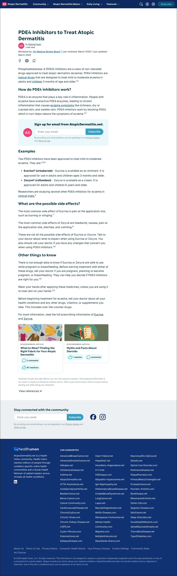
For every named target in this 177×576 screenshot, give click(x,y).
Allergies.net (66, 465)
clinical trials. (26, 196)
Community (39, 4)
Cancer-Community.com (72, 503)
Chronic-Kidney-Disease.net (74, 522)
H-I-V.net (99, 470)
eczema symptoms (62, 105)
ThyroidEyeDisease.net (142, 531)
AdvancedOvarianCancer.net (75, 460)
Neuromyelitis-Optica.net (144, 455)
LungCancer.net (103, 498)
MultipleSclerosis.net (106, 536)
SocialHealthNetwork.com (144, 522)
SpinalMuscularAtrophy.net (144, 526)
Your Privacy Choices (99, 548)
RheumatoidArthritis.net (143, 498)
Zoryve (28, 318)
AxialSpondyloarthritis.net (73, 489)
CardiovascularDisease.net (74, 507)
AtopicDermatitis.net (71, 479)
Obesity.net (136, 460)
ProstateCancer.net (141, 484)
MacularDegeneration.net (108, 507)
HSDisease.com (103, 474)
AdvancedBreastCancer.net (74, 455)
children (37, 81)
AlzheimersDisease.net (72, 470)
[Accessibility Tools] (147, 4)
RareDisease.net (139, 493)
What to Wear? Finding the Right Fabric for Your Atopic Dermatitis (38, 351)
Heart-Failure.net (104, 455)
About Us (19, 548)
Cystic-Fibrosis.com (70, 531)
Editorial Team (34, 44)
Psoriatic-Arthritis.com (142, 489)
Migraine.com (102, 531)
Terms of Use (44, 141)
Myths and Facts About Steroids (82, 349)
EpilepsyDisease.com (71, 541)
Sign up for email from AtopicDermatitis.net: (68, 124)
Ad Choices (20, 552)
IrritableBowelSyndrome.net (109, 493)
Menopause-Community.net (109, 517)
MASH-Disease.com (105, 512)
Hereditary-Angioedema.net (109, 465)
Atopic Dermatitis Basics (66, 4)
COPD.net (65, 526)
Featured (111, 4)
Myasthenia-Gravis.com (107, 541)
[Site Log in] (153, 4)
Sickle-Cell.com (139, 503)
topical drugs (26, 77)
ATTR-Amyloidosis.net (71, 484)
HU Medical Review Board (46, 51)
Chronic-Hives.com (70, 517)
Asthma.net (66, 474)
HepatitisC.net (102, 460)
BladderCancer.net (69, 493)
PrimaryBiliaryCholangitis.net (146, 479)
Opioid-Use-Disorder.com (144, 465)
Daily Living (93, 4)
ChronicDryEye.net (70, 512)
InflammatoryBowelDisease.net (111, 489)
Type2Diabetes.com (141, 536)
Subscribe (94, 131)
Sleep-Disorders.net (141, 517)
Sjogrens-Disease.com (142, 507)
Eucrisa (98, 314)
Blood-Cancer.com (70, 498)
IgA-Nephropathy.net (106, 484)
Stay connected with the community (41, 410)
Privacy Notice (93, 137)
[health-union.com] (26, 450)
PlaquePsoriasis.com (141, 474)
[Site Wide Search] (141, 4)
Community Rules (140, 548)
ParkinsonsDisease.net (142, 470)
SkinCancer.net (138, 512)
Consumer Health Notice (72, 548)
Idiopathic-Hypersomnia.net (109, 479)
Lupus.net (100, 503)
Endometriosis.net (69, 536)
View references (29, 391)
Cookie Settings (120, 548)
